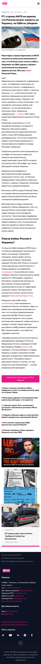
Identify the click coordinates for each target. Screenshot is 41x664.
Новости (6, 12)
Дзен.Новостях (12, 611)
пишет (28, 70)
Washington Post (25, 296)
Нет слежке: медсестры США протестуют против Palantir (16, 424)
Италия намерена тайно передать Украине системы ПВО (18, 431)
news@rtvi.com (20, 593)
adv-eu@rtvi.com (20, 599)
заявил (25, 347)
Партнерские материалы (12, 601)
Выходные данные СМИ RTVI (12, 555)
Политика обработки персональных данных (17, 561)
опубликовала (8, 303)
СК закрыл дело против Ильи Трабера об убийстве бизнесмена (18, 536)
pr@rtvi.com (19, 596)
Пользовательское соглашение (13, 558)
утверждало (7, 272)
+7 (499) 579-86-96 (12, 588)
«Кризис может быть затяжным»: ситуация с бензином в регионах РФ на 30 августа (19, 407)
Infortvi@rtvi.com (26, 591)
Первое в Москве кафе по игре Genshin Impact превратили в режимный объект (20, 416)
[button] (38, 3)
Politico (13, 296)
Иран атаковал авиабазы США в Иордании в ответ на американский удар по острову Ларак (20, 390)
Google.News (8, 614)
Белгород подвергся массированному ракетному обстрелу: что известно (20, 399)
